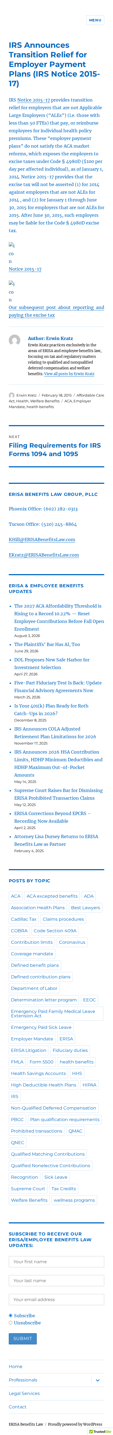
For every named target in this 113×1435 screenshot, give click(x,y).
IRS (14, 1096)
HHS (77, 1073)
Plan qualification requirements (65, 1119)
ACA (68, 401)
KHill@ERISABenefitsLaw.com (42, 539)
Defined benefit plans (35, 965)
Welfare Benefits (45, 401)
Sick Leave (55, 1177)
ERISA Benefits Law (26, 1424)
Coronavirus (72, 942)
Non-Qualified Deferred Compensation (53, 1108)
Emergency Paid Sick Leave (41, 1027)
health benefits (40, 407)
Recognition (24, 1177)
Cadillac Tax (23, 919)
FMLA (17, 1062)
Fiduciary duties (70, 1050)
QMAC (76, 1131)
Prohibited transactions (36, 1131)
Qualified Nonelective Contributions (50, 1165)
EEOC (89, 999)
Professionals (23, 1380)
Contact (18, 1406)
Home (15, 1366)
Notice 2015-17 (33, 100)
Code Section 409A (55, 930)
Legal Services (24, 1393)
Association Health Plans (38, 907)
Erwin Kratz (26, 395)
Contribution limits (32, 942)
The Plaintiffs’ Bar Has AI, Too (47, 644)
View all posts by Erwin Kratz (69, 374)
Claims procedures (63, 919)
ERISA (66, 1038)
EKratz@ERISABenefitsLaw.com (44, 555)
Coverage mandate (32, 953)
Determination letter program (44, 999)
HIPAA (89, 1085)
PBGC (17, 1119)
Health (22, 401)
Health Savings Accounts (38, 1073)
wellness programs (74, 1200)
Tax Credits (64, 1188)
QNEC (17, 1142)
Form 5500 (41, 1062)
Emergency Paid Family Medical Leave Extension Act (53, 1013)
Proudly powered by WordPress (75, 1424)
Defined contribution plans (40, 976)
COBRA (19, 930)
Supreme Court (28, 1188)
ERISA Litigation (28, 1050)
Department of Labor (34, 988)
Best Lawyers (85, 907)
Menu (95, 20)
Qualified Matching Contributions (48, 1154)
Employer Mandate (32, 1038)
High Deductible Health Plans (43, 1085)
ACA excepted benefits (52, 896)
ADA (89, 896)
